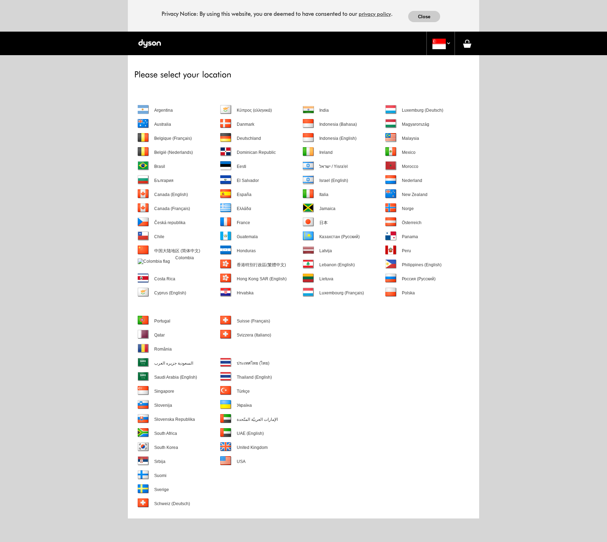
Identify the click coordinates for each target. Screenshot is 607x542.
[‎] (258, 344)
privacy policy (375, 14)
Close (424, 16)
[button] (441, 43)
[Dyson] (149, 43)
